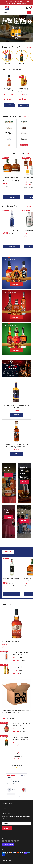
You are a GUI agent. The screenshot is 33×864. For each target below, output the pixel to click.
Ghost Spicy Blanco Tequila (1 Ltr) (11, 579)
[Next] (29, 786)
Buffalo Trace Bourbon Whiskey (10, 641)
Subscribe (7, 828)
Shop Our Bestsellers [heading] (12, 70)
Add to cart (12, 197)
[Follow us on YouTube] (12, 841)
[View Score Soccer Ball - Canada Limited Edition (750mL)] (24, 790)
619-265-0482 (16, 759)
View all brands (27, 116)
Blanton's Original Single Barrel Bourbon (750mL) (21, 724)
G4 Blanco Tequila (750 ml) (10, 230)
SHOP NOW (15, 284)
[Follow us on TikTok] (15, 841)
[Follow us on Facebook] (3, 841)
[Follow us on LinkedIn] (18, 841)
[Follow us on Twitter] (6, 841)
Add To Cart (16, 414)
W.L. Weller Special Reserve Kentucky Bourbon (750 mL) (20, 738)
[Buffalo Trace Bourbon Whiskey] (9, 80)
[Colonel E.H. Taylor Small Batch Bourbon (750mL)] (23, 80)
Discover (8, 475)
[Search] (29, 12)
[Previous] (3, 786)
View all (29, 47)
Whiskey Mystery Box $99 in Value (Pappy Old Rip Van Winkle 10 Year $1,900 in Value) (16, 711)
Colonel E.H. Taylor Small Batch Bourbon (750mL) (21, 666)
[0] (30, 7)
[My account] (27, 8)
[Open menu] (2, 7)
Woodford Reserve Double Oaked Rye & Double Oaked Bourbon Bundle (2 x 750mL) (11, 179)
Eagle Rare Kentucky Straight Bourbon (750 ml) (20, 653)
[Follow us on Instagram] (9, 841)
